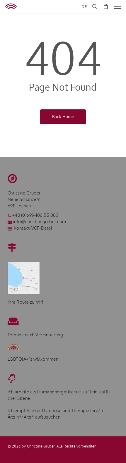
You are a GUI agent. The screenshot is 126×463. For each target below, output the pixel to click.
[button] (117, 6)
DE (84, 6)
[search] (94, 6)
